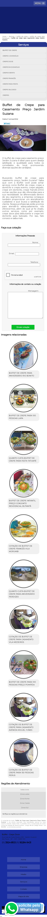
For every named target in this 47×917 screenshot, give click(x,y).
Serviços (23, 44)
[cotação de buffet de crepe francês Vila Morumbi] (23, 528)
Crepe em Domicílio (11, 67)
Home (23, 860)
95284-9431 (25, 842)
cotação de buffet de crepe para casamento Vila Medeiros (21, 639)
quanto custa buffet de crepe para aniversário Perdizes (22, 594)
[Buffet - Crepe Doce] (23, 14)
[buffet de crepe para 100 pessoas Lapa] (23, 397)
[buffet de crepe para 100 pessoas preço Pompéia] (23, 664)
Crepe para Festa (10, 84)
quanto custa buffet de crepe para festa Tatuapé (22, 459)
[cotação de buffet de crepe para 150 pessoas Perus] (23, 752)
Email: (12, 253)
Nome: (35, 242)
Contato (23, 889)
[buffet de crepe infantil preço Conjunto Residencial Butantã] (23, 482)
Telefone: (34, 262)
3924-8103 (10, 842)
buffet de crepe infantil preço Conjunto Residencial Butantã (22, 503)
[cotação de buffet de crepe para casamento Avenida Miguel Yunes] (23, 706)
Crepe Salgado (9, 89)
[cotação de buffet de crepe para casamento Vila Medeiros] (23, 618)
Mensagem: (33, 291)
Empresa (23, 867)
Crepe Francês (9, 78)
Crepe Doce (8, 61)
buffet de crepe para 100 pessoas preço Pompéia (22, 683)
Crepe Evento (9, 73)
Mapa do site (23, 896)
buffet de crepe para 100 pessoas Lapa (22, 416)
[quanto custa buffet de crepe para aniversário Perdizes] (23, 573)
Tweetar (7, 123)
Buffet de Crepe (10, 50)
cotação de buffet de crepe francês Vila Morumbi (20, 549)
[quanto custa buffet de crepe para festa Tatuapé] (23, 440)
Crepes (6, 95)
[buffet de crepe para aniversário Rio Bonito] (23, 355)
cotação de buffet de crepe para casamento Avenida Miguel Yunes (21, 727)
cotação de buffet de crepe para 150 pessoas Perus (21, 772)
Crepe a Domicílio (10, 56)
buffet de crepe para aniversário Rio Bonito (21, 374)
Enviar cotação (23, 327)
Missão (23, 874)
